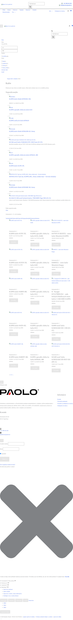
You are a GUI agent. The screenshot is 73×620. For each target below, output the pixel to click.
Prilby (4, 10)
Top (6, 218)
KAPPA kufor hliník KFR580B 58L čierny (22, 187)
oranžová (5, 63)
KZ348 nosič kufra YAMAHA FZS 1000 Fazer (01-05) (25, 142)
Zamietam (11, 600)
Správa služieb (6, 591)
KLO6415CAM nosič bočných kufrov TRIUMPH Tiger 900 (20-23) (30, 198)
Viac (13, 12)
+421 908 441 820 (67, 3)
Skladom (37, 218)
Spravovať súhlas (5, 612)
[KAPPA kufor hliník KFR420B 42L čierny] (12, 129)
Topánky (22, 10)
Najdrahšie (9, 218)
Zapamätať (3, 453)
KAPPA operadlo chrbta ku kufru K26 (20, 110)
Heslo (1, 449)
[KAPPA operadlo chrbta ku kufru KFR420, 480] (11, 152)
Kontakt (59, 399)
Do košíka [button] (13, 242)
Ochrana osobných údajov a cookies (44, 616)
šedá (4, 61)
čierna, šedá (5, 67)
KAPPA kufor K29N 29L (16, 166)
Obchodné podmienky (62, 401)
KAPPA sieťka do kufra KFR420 (19, 120)
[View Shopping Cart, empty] (71, 11)
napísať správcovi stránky (29, 616)
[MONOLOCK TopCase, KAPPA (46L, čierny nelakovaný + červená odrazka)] (27, 174)
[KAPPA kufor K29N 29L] (11, 163)
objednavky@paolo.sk (66, 5)
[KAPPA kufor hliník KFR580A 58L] (12, 96)
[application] (14, 12)
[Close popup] (2, 440)
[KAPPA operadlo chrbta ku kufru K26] (11, 107)
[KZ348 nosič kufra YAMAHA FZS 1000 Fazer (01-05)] (22, 139)
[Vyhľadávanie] (30, 7)
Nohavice (15, 10)
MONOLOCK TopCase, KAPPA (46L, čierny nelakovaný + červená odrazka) (32, 176)
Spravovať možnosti (8, 589)
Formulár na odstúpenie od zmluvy (65, 403)
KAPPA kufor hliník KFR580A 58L (20, 99)
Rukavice (28, 10)
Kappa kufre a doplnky (12, 78)
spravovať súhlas (57, 616)
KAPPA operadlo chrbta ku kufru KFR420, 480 (23, 155)
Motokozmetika (6, 12)
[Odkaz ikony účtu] (68, 11)
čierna (4, 65)
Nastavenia (18, 600)
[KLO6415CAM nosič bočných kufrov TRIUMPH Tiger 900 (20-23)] (25, 195)
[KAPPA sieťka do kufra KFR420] (11, 118)
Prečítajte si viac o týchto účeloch (10, 595)
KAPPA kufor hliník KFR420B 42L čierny (22, 131)
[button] (36, 522)
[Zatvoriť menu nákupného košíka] (2, 382)
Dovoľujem (3, 600)
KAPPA (4, 56)
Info (50, 11)
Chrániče (34, 10)
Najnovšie (20, 218)
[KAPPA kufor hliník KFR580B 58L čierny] (12, 185)
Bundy (9, 10)
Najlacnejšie (15, 218)
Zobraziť (4, 69)
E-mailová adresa (4, 443)
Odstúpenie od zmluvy (60, 11)
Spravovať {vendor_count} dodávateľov (12, 593)
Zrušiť (2, 72)
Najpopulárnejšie (26, 218)
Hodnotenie (32, 218)
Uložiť (25, 600)
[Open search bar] (52, 31)
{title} (4, 603)
